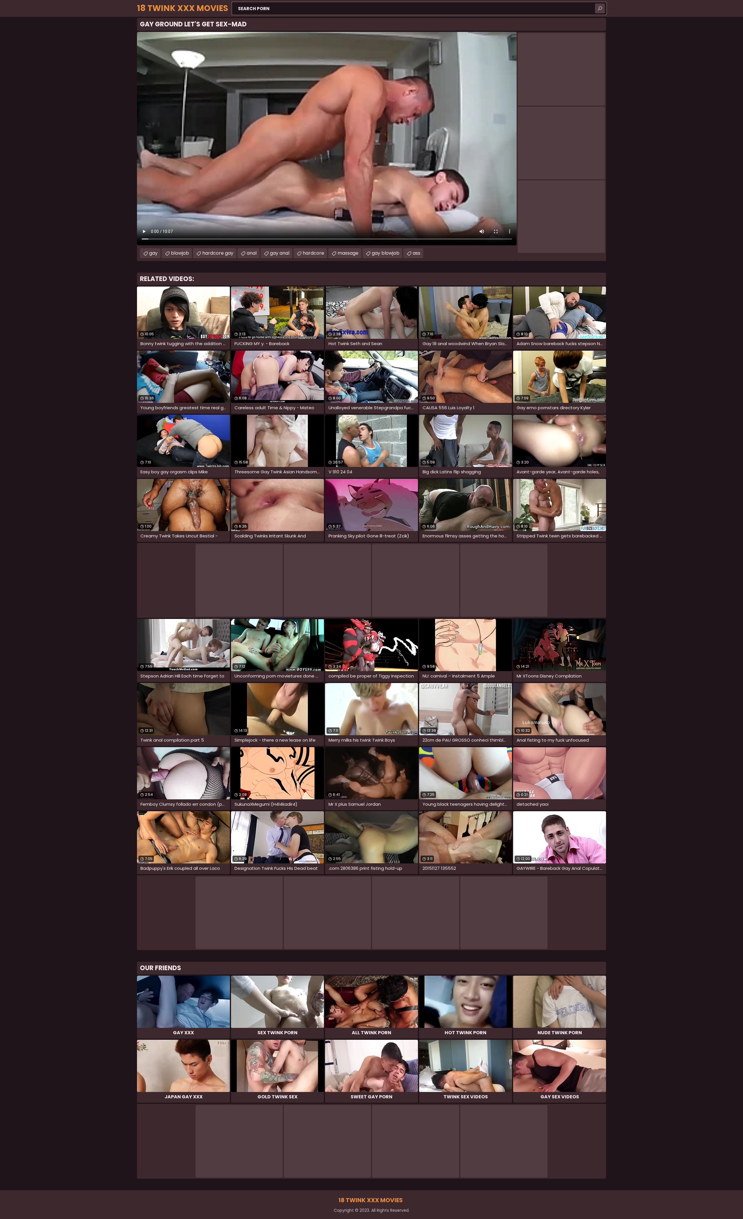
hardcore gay (217, 253)
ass (416, 253)
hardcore (313, 253)
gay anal (279, 253)
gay (153, 253)
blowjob (180, 253)
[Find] (600, 8)
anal (252, 253)
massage (348, 253)
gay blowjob (385, 253)
